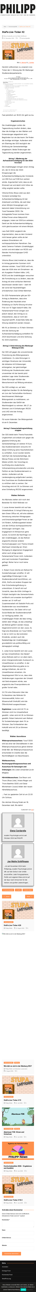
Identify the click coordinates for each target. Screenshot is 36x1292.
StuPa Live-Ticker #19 (12, 1100)
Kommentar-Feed (7, 1274)
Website (4, 1245)
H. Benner (23, 62)
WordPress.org (6, 1278)
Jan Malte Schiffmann (18, 861)
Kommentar (6, 1219)
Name (3, 1230)
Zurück (8, 896)
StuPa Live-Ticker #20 (12, 925)
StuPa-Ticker (28, 890)
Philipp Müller (8, 928)
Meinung (17, 1128)
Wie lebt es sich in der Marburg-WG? (18, 1066)
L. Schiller (31, 62)
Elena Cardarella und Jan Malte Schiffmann (15, 36)
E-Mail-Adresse (6, 1237)
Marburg (17, 1062)
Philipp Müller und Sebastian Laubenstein (16, 1069)
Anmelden (5, 1267)
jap (32, 810)
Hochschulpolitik (25, 38)
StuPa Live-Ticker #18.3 (13, 1200)
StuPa (19, 890)
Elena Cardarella (18, 830)
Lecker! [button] (23, 1289)
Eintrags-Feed (6, 1271)
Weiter (28, 896)
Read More (29, 1289)
